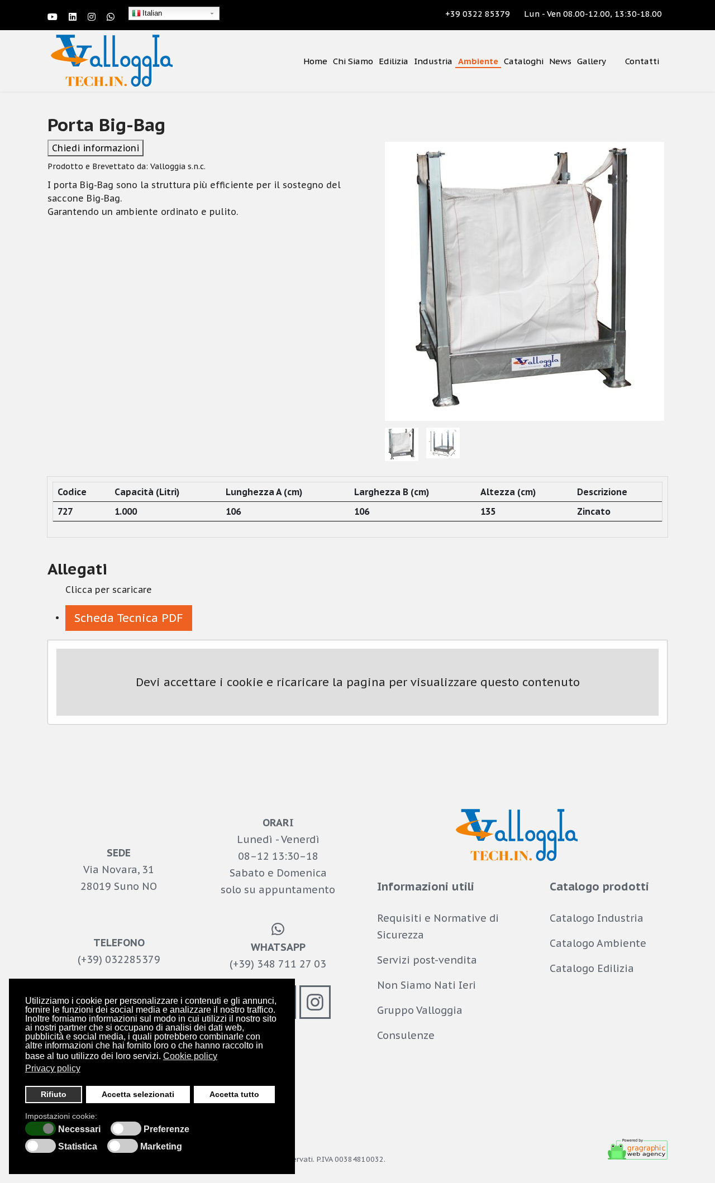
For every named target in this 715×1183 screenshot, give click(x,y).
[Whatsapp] (111, 16)
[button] (128, 618)
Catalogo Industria (597, 918)
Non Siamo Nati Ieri (426, 985)
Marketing (161, 1146)
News (560, 61)
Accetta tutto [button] (234, 1094)
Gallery (591, 61)
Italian (152, 13)
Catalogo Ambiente (598, 943)
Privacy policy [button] (52, 1068)
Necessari (79, 1129)
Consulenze (406, 1035)
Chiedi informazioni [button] (95, 148)
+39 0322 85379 (477, 13)
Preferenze (166, 1129)
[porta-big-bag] (525, 281)
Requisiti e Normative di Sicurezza (438, 926)
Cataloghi (524, 61)
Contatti (642, 61)
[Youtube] (52, 16)
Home (315, 61)
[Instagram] (92, 16)
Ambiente (478, 61)
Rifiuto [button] (53, 1094)
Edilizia (393, 61)
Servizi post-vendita (427, 960)
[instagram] (315, 1002)
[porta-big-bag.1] (443, 443)
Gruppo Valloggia (420, 1010)
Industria (433, 61)
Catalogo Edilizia (592, 968)
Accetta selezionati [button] (138, 1094)
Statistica (77, 1146)
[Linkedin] (73, 16)
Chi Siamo (353, 61)
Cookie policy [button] (190, 1056)
